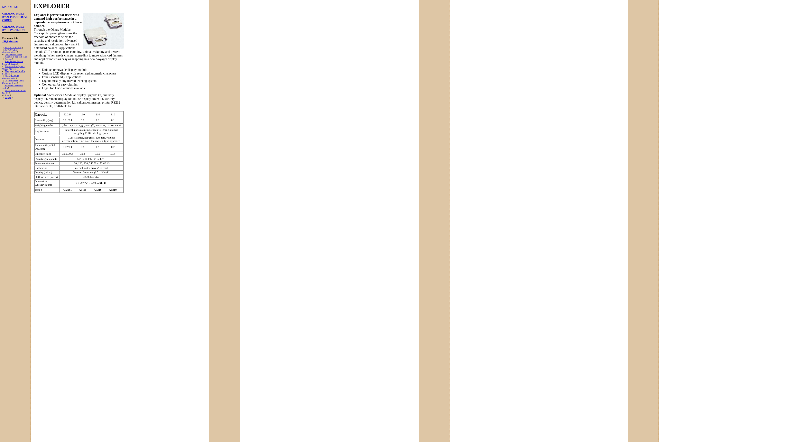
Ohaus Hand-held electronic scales (10, 77)
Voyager (8, 97)
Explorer (8, 59)
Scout (7, 95)
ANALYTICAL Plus (12, 47)
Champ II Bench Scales (16, 56)
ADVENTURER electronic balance (10, 51)
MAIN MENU (10, 7)
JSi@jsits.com (10, 41)
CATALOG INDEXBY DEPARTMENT (13, 28)
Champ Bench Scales (13, 54)
